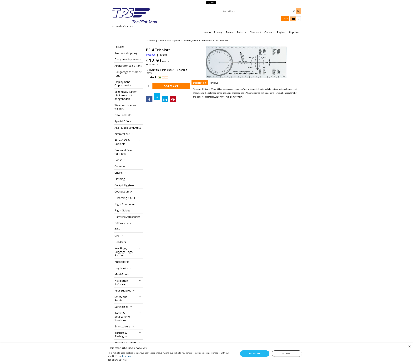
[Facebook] (149, 99)
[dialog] (206, 353)
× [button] (409, 346)
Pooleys (151, 55)
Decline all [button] (287, 353)
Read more (127, 356)
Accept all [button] (254, 353)
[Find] (298, 11)
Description (199, 82)
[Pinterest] (173, 99)
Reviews (214, 82)
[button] (171, 360)
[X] (157, 96)
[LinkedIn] (165, 99)
